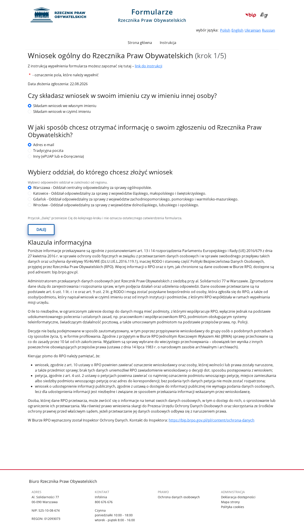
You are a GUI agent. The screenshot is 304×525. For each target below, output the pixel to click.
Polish (225, 30)
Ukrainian (253, 30)
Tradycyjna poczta (48, 150)
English (237, 30)
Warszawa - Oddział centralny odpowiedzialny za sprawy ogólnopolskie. (92, 187)
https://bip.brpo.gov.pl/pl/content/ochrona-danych (211, 420)
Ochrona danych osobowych (179, 497)
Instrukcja (168, 42)
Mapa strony (230, 502)
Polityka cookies (232, 507)
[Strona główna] (61, 13)
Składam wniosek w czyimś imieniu (62, 111)
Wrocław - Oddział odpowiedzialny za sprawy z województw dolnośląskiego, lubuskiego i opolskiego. (116, 205)
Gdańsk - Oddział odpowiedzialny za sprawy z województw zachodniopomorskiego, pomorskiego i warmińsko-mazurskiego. (135, 199)
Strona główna (140, 42)
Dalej (41, 229)
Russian (268, 30)
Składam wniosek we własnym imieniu (64, 105)
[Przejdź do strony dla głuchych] (264, 14)
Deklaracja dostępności (238, 497)
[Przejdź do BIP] (250, 14)
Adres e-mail (43, 144)
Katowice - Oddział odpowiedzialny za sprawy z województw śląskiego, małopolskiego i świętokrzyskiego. (119, 193)
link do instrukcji (148, 66)
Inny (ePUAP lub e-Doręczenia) (58, 156)
